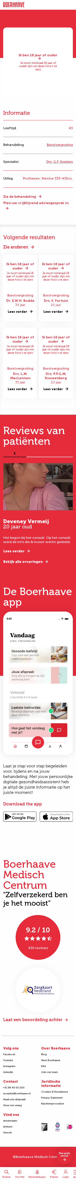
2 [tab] (38, 453)
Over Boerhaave (55, 1048)
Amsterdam (10, 1120)
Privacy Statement (52, 1097)
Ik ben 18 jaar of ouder (38, 55)
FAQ (43, 1066)
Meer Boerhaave (50, 1060)
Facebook (9, 1054)
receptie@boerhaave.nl (17, 1093)
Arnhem (7, 1126)
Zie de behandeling (19, 197)
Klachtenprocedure (52, 1103)
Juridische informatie (51, 1083)
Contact (10, 1081)
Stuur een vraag (12, 1105)
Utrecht (7, 1132)
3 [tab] (61, 453)
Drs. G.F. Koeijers (59, 162)
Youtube (8, 1060)
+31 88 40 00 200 (13, 1087)
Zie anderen (15, 247)
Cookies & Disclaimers (54, 1091)
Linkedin (8, 1072)
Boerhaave (13, 5)
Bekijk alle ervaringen (23, 562)
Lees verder (13, 551)
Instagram (9, 1066)
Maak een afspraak (14, 1099)
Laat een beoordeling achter (32, 1019)
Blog (44, 1054)
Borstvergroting (60, 145)
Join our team (49, 1072)
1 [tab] (15, 453)
